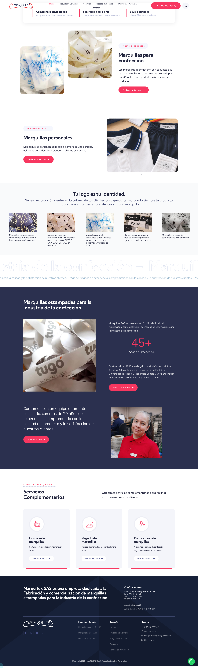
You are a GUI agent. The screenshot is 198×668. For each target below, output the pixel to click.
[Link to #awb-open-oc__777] (185, 6)
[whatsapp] (42, 633)
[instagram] (31, 633)
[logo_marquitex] (21, 4)
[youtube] (37, 633)
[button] (109, 146)
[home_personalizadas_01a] (161, 120)
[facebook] (25, 633)
